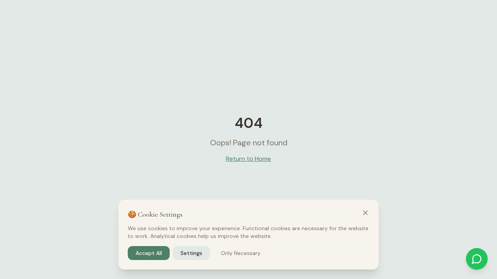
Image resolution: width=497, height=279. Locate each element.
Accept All (149, 253)
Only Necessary (241, 253)
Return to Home (248, 159)
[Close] (365, 213)
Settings (191, 253)
